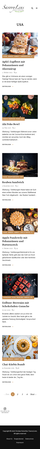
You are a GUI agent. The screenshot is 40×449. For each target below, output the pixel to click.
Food (5, 56)
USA (32, 56)
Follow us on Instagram (5, 412)
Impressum (20, 442)
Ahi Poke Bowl (11, 124)
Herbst (16, 56)
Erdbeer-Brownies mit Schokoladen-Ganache (15, 304)
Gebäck (10, 56)
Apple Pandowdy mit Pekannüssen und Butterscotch (14, 241)
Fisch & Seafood (9, 119)
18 (18, 368)
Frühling (20, 298)
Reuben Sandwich (13, 182)
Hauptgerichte (13, 177)
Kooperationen (19, 439)
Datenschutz (29, 439)
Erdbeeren (7, 298)
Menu (36, 8)
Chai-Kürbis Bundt (13, 364)
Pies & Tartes (25, 232)
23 (17, 248)
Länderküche (25, 56)
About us (9, 439)
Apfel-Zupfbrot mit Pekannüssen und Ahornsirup (13, 65)
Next (32, 394)
